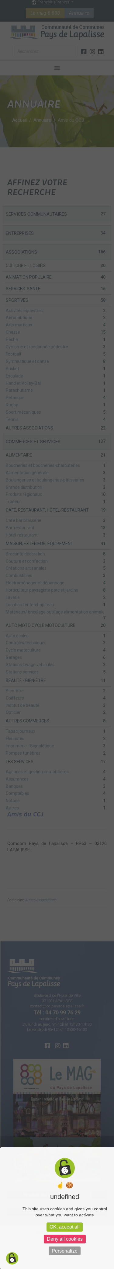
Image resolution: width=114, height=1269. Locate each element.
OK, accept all (65, 1226)
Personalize (65, 1250)
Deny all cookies (65, 1239)
